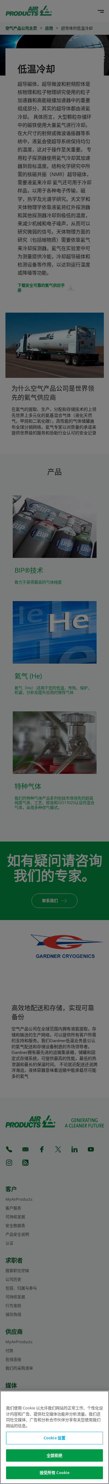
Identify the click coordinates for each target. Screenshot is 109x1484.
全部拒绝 (55, 1455)
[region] (54, 1437)
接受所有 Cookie (54, 1472)
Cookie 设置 (54, 1438)
